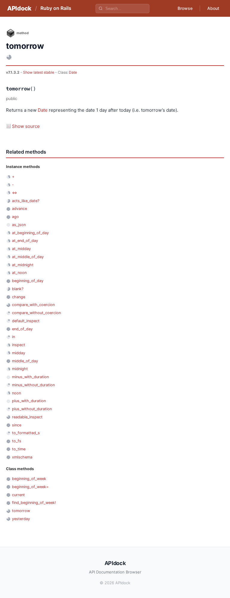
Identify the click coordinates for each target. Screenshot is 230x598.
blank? (17, 289)
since (16, 425)
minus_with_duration (30, 377)
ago (15, 216)
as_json (19, 224)
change (18, 297)
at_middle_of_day (28, 257)
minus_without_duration (33, 385)
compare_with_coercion (33, 304)
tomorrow (21, 510)
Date (73, 72)
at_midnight (23, 265)
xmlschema (22, 457)
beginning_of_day (27, 280)
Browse (185, 8)
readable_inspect (27, 417)
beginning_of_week (29, 478)
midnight (20, 369)
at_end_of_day (25, 240)
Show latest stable (39, 72)
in (13, 336)
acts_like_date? (25, 201)
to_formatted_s (26, 433)
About (213, 8)
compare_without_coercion (36, 313)
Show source (26, 126)
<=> (14, 192)
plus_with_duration (29, 401)
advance (19, 208)
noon (16, 393)
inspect (18, 345)
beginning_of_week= (30, 487)
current (18, 495)
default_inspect (26, 321)
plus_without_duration (32, 409)
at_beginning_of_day (30, 233)
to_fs (16, 441)
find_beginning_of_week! (34, 502)
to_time (18, 449)
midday (18, 353)
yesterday (21, 519)
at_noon (19, 272)
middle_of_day (25, 361)
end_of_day (22, 329)
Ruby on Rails (55, 8)
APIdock (19, 8)
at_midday (21, 248)
